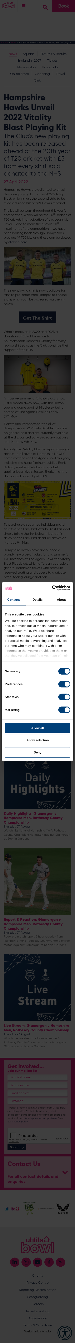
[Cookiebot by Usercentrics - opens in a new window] (53, 588)
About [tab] (61, 599)
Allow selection (37, 740)
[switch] (64, 684)
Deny (37, 752)
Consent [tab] (13, 599)
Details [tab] (37, 599)
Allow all (37, 728)
